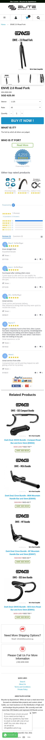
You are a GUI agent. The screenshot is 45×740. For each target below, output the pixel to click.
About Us (22, 684)
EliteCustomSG (18, 733)
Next (42, 79)
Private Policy (22, 689)
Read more (22, 145)
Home (3, 24)
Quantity (4, 113)
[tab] (6, 236)
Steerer (4, 102)
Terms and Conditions (22, 687)
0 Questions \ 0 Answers (11, 216)
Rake (3, 107)
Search (22, 682)
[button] (6, 255)
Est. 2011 (28, 733)
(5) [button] (12, 221)
